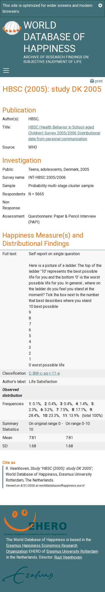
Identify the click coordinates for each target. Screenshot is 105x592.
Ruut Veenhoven (68, 557)
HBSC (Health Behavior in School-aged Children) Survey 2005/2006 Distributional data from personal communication (64, 133)
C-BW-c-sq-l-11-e (44, 373)
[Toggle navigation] (6, 70)
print (98, 81)
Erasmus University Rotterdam (72, 551)
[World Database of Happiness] (11, 40)
